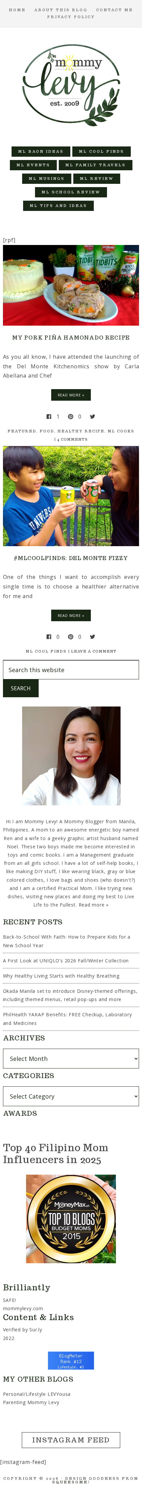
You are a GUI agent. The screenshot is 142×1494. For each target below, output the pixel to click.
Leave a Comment (94, 651)
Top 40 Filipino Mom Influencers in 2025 (56, 1153)
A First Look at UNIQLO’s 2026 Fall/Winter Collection (66, 960)
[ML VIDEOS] (107, 205)
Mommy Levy (71, 83)
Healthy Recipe (80, 431)
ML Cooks (121, 431)
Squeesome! (71, 1482)
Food (47, 431)
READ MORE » (71, 394)
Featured (22, 431)
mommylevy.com (23, 1308)
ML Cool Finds (46, 651)
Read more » (94, 905)
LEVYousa (59, 1394)
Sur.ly (35, 1329)
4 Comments (72, 439)
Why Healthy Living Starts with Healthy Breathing (61, 976)
